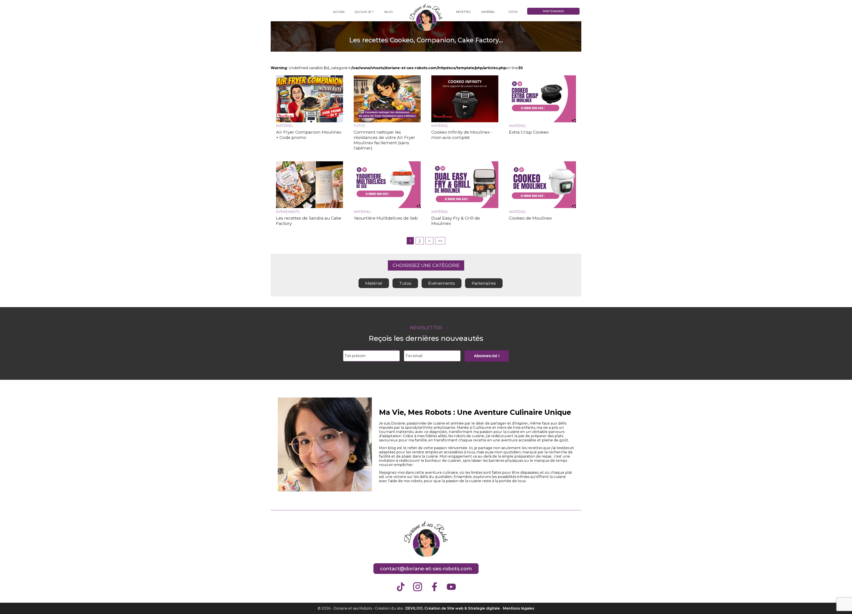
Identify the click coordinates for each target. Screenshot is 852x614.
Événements (441, 283)
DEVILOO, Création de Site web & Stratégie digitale (452, 608)
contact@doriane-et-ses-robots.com (426, 568)
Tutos (513, 12)
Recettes (463, 12)
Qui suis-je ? (364, 12)
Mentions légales (518, 608)
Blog (389, 12)
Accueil (339, 12)
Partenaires (553, 11)
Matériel (488, 12)
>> (440, 240)
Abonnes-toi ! (487, 356)
